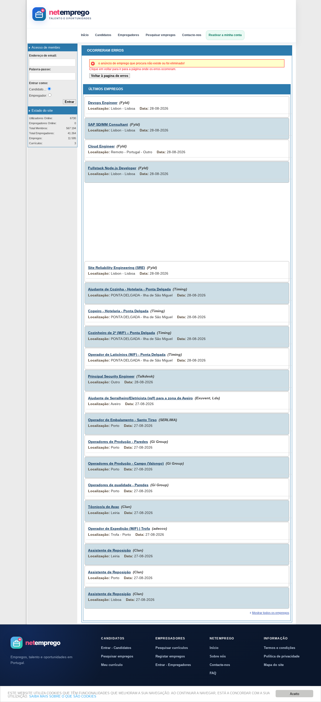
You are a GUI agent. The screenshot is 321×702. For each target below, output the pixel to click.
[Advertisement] (199, 14)
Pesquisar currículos (171, 648)
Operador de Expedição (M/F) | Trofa (119, 528)
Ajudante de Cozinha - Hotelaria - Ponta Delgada (129, 289)
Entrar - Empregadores (173, 665)
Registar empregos (170, 656)
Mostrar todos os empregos (270, 613)
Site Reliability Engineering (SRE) (116, 268)
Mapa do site (274, 665)
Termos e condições (279, 648)
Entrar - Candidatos (116, 648)
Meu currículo (112, 665)
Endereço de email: (43, 55)
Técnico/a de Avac (103, 507)
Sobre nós (218, 656)
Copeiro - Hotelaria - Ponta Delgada (118, 311)
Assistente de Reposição (109, 550)
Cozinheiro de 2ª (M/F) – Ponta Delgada (121, 333)
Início (85, 35)
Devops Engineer (102, 103)
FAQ (213, 673)
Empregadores (128, 35)
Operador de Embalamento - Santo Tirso (122, 420)
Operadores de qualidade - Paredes (118, 485)
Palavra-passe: (40, 69)
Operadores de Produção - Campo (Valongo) (126, 463)
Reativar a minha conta (225, 35)
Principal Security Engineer (111, 376)
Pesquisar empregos (161, 35)
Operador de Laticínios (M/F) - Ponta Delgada (127, 355)
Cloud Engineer (101, 146)
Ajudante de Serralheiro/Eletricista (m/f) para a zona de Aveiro (140, 398)
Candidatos (103, 35)
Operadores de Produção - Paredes (118, 442)
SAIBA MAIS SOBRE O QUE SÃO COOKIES (62, 696)
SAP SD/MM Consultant (108, 124)
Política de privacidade (281, 656)
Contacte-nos (191, 35)
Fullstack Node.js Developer (112, 168)
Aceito (294, 693)
